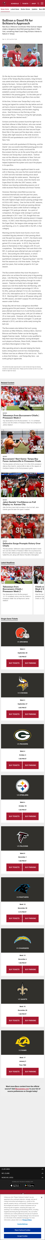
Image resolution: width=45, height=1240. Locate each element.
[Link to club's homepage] (4, 2)
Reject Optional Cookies (22, 1230)
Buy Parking (30, 663)
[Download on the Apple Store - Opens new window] (15, 1185)
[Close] (41, 1197)
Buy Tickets (14, 663)
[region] (22, 1217)
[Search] (38, 3)
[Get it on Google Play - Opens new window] (29, 1186)
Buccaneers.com (22, 1089)
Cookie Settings (22, 1224)
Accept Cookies (22, 1236)
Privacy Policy (27, 1220)
